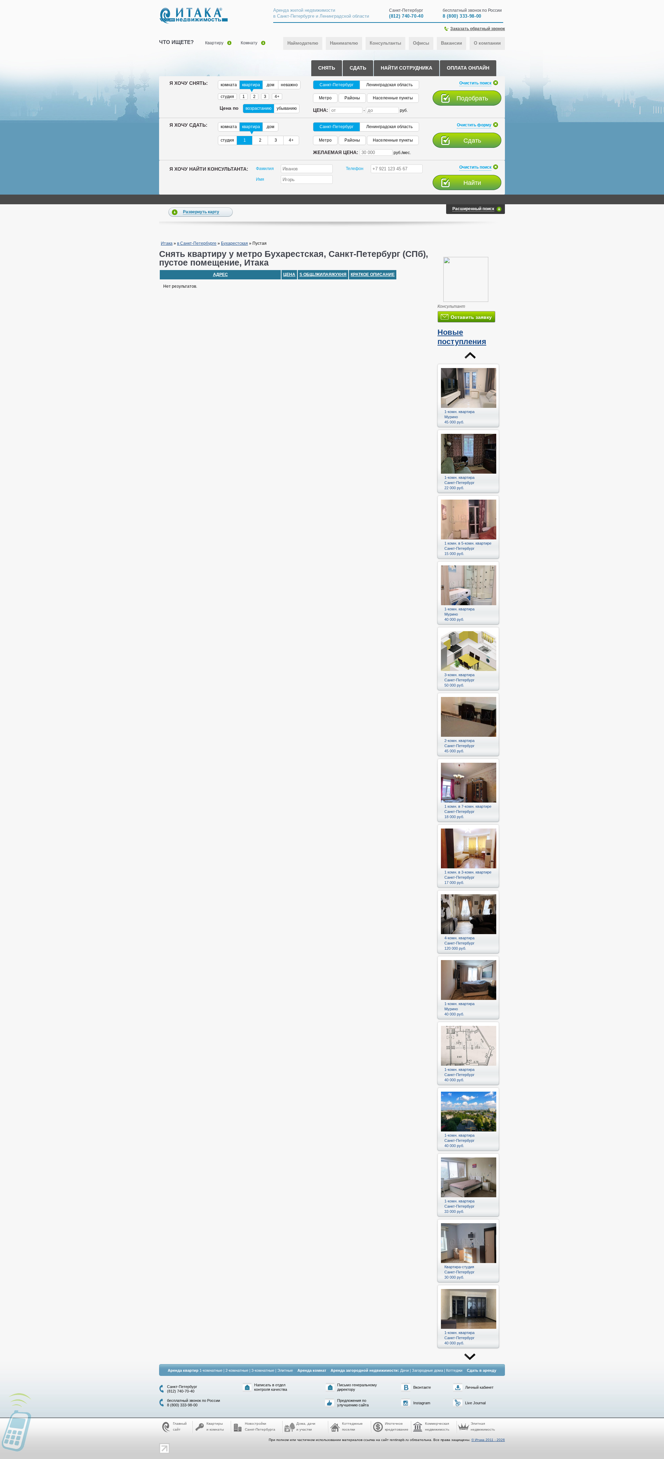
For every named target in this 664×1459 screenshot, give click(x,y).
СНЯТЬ (326, 68)
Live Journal (475, 1403)
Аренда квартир (183, 1370)
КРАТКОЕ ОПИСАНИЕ (373, 274)
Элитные (285, 1370)
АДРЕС (220, 274)
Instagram (421, 1403)
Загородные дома (427, 1370)
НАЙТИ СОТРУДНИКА (406, 68)
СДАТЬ (358, 68)
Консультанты (385, 43)
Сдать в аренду (481, 1370)
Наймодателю (302, 43)
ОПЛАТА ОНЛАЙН (468, 68)
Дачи (404, 1370)
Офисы (421, 43)
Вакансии (451, 43)
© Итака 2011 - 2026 (488, 1440)
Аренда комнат (311, 1370)
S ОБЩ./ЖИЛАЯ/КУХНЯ (323, 274)
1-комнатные (211, 1370)
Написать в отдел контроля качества (270, 1387)
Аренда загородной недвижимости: (365, 1370)
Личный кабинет (479, 1387)
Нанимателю (344, 43)
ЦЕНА (289, 274)
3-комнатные (262, 1370)
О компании (487, 43)
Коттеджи (454, 1370)
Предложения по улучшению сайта (353, 1402)
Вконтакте (422, 1387)
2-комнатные (236, 1370)
